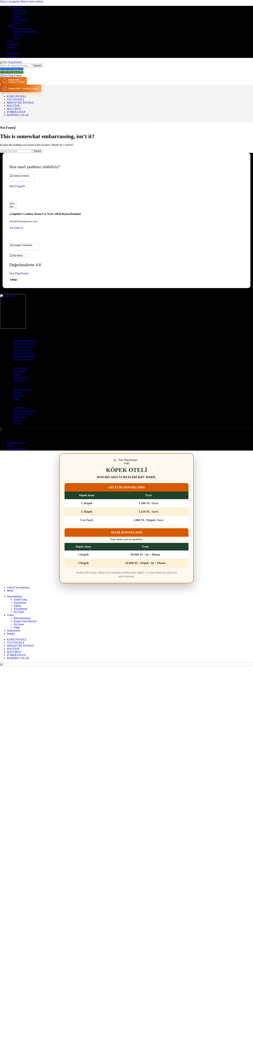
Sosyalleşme (20, 19)
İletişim (18, 423)
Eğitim (17, 16)
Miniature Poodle (23, 346)
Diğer (17, 38)
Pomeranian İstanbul (25, 356)
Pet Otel (18, 392)
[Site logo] (11, 62)
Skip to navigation (10, 1)
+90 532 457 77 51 (10, 69)
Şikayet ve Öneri (23, 414)
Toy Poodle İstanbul (25, 343)
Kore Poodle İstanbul (25, 340)
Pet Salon (19, 22)
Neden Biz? (20, 417)
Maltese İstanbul (22, 350)
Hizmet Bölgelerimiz (25, 411)
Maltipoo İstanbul (23, 353)
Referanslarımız (22, 28)
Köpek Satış (20, 10)
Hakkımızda (20, 407)
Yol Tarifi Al (16, 227)
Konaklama (20, 13)
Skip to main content (31, 1)
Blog (16, 420)
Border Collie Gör (24, 359)
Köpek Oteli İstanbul (25, 31)
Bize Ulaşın (15, 186)
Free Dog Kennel (18, 273)
